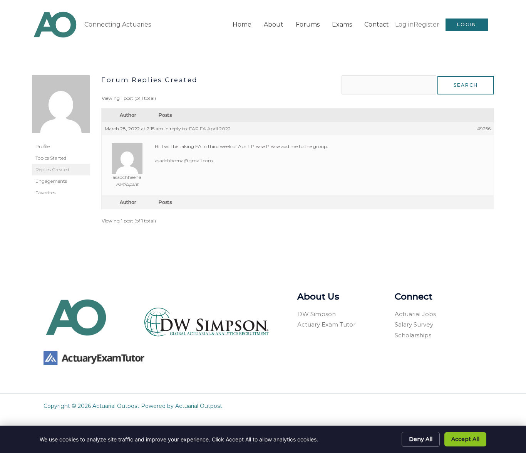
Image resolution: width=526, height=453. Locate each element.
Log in (404, 24)
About (273, 24)
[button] (467, 25)
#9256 (484, 128)
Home (242, 24)
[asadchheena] (61, 107)
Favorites (45, 192)
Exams (342, 24)
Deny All (420, 439)
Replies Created (52, 169)
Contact (376, 24)
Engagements (51, 181)
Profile (42, 146)
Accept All (465, 439)
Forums (308, 24)
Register (426, 24)
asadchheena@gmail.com (184, 160)
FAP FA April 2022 (210, 128)
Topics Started (50, 158)
